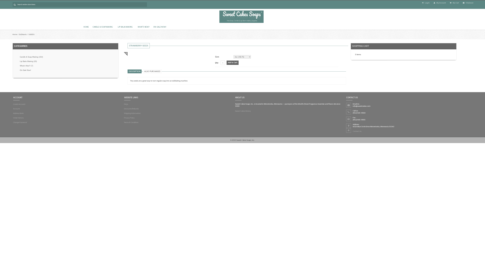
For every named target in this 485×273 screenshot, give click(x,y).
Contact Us (357, 131)
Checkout (469, 3)
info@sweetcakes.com (361, 106)
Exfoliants (23, 34)
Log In (427, 3)
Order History (18, 118)
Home (86, 27)
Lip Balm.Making (125, 27)
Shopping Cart (360, 46)
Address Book (18, 113)
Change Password (20, 122)
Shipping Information (132, 113)
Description (134, 71)
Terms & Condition (131, 122)
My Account (441, 3)
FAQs (126, 104)
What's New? (144, 27)
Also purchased (152, 71)
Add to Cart (232, 62)
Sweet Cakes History (243, 111)
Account (16, 109)
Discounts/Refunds (131, 109)
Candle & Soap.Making (103, 27)
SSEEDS (31, 34)
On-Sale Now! (159, 27)
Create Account (19, 104)
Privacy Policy (129, 118)
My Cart (456, 3)
